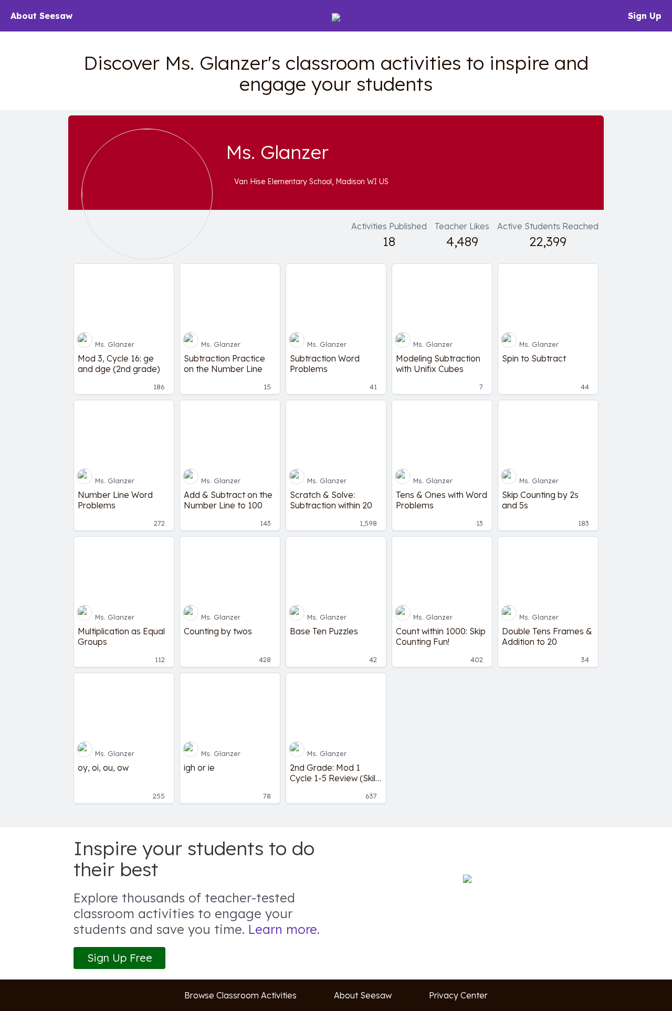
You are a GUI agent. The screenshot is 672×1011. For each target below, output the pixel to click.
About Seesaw (41, 15)
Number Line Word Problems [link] (115, 499)
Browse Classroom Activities (240, 995)
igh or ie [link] (199, 767)
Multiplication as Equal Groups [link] (121, 636)
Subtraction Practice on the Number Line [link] (224, 363)
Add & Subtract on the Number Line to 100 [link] (228, 499)
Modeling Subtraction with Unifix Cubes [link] (438, 363)
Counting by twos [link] (218, 631)
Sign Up (645, 15)
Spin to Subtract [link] (534, 358)
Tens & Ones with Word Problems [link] (441, 499)
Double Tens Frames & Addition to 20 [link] (547, 636)
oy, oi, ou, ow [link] (103, 767)
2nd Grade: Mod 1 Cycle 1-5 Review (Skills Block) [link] (335, 772)
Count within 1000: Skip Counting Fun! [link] (441, 636)
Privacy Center (458, 995)
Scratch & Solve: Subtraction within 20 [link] (331, 499)
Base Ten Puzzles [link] (324, 631)
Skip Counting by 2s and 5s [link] (540, 499)
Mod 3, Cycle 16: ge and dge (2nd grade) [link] (119, 363)
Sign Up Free (119, 957)
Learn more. (284, 929)
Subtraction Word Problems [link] (325, 363)
